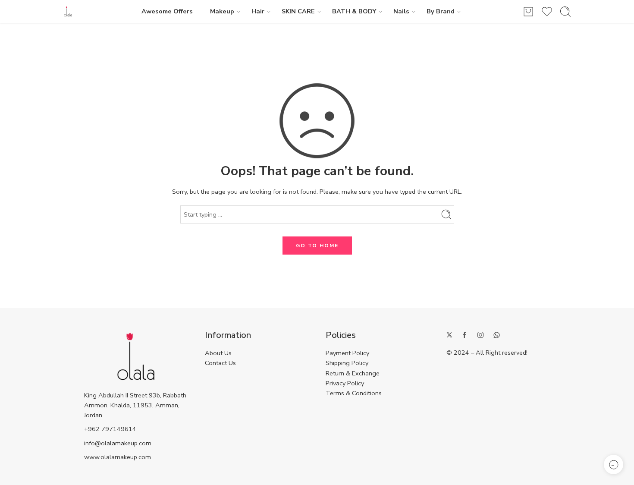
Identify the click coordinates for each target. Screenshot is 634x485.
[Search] (565, 12)
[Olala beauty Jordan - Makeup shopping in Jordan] (68, 11)
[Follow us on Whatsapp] (496, 335)
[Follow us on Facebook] (464, 334)
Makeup (222, 11)
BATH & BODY (354, 11)
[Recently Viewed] (613, 464)
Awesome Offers (167, 11)
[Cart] (528, 12)
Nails (401, 11)
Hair (257, 11)
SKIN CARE (298, 11)
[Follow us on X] (449, 335)
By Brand (441, 11)
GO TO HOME (317, 245)
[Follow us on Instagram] (480, 335)
